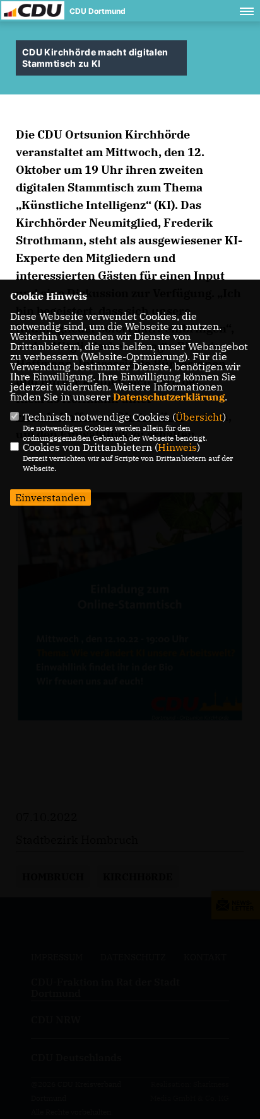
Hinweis (177, 447)
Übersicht (199, 417)
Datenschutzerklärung (169, 396)
